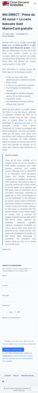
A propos (7, 375)
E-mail (5, 285)
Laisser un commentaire (13, 350)
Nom (4, 276)
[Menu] (35, 4)
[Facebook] (3, 381)
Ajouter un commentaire (11, 318)
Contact (16, 375)
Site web (5, 295)
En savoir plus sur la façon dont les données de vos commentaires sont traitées (17, 358)
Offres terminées (8, 36)
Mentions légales (27, 375)
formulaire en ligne (22, 123)
